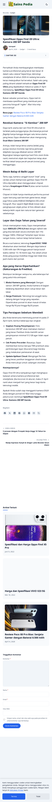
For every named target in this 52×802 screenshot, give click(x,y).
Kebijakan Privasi (16, 790)
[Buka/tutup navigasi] (4, 4)
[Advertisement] (26, 479)
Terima (14, 796)
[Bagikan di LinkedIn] (14, 413)
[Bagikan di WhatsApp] (24, 413)
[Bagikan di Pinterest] (19, 413)
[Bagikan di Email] (34, 413)
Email (5, 699)
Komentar (7, 659)
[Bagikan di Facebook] (5, 413)
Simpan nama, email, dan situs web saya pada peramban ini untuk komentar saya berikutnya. (27, 719)
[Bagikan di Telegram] (29, 413)
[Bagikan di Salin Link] (39, 413)
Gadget (22, 49)
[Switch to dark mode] (46, 4)
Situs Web (6, 709)
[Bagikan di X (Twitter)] (10, 413)
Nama (5, 690)
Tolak (38, 796)
